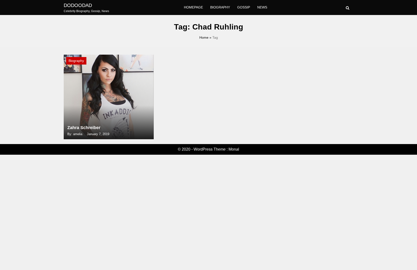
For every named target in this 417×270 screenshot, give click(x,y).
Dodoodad (78, 5)
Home (203, 37)
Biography (220, 7)
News (262, 7)
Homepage (193, 7)
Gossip (243, 7)
